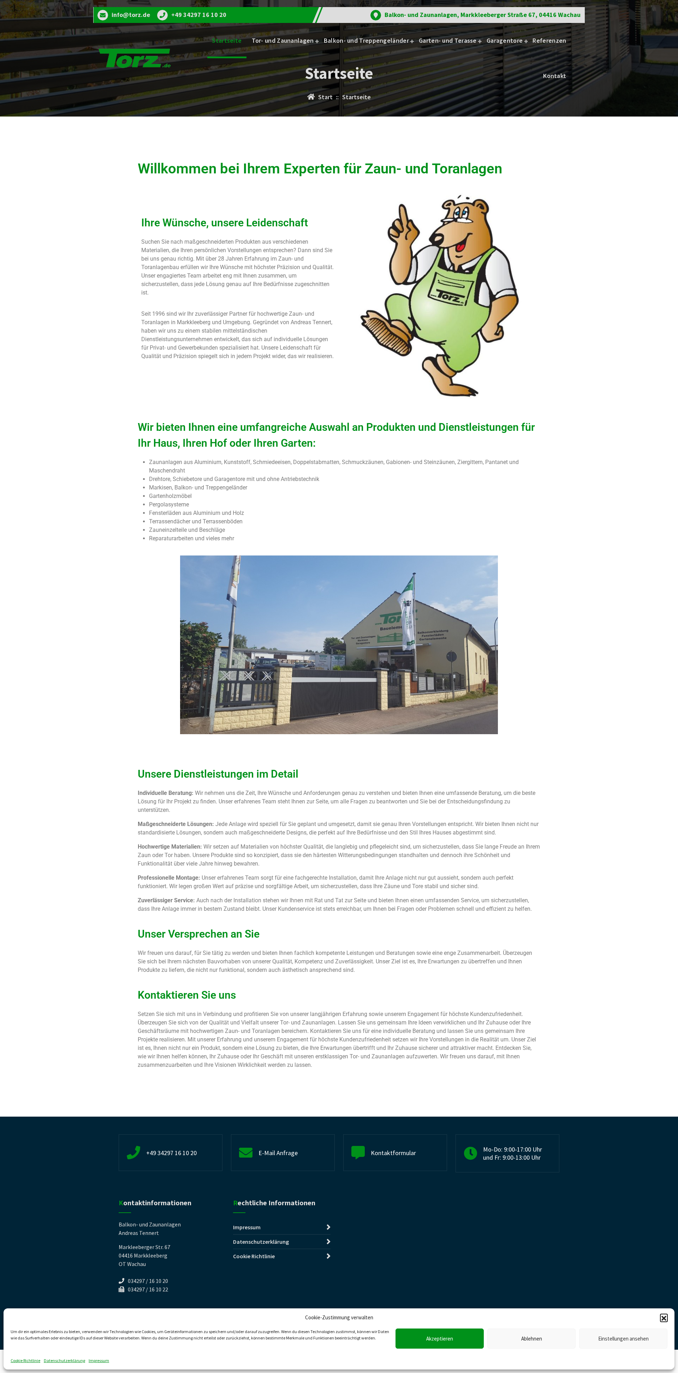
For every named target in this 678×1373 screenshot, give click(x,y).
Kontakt (554, 76)
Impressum (99, 1360)
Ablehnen (531, 1338)
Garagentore (505, 40)
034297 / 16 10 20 (148, 1280)
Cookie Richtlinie (25, 1360)
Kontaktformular (393, 1153)
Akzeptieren (439, 1338)
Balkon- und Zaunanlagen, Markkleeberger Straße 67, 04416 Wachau (483, 15)
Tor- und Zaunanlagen (283, 40)
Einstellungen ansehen (623, 1338)
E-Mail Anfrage (278, 1153)
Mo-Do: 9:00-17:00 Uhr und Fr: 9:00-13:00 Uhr (512, 1153)
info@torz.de (131, 15)
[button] (663, 1317)
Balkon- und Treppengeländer (366, 40)
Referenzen (549, 40)
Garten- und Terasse (448, 40)
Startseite (227, 40)
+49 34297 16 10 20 (198, 15)
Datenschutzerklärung (64, 1360)
